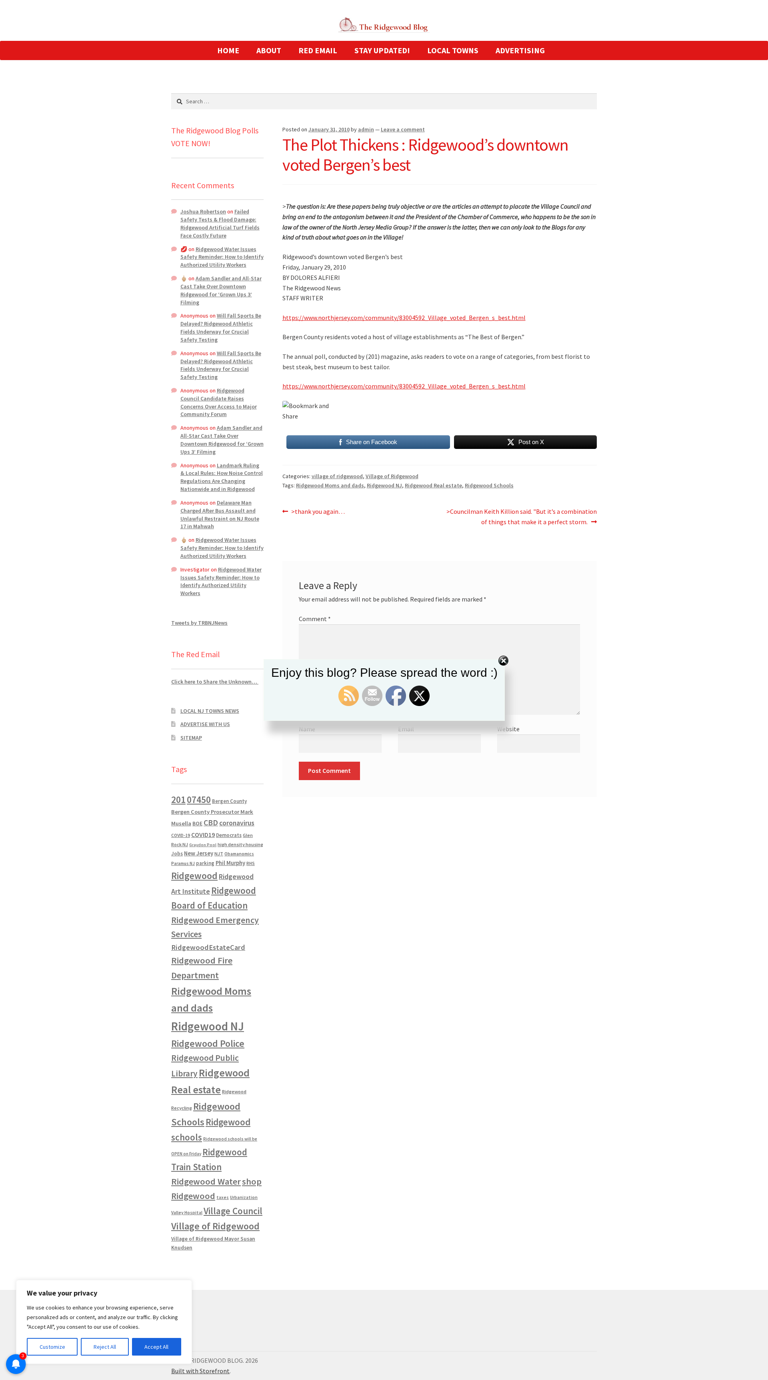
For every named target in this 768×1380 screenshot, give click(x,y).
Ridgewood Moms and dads (330, 485)
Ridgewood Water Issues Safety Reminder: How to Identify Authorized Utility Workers (222, 257)
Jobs (177, 853)
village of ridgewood (337, 476)
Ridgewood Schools (489, 485)
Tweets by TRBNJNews (199, 622)
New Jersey (198, 853)
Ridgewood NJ (384, 485)
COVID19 (203, 835)
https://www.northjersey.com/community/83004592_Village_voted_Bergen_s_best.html (404, 318)
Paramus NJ (183, 863)
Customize (52, 1346)
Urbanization (244, 1197)
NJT (218, 854)
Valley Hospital (186, 1212)
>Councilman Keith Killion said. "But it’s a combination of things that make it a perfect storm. (521, 516)
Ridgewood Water (206, 1181)
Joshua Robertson (203, 211)
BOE (197, 823)
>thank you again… (318, 512)
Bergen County (229, 801)
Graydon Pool (202, 844)
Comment (315, 619)
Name (307, 729)
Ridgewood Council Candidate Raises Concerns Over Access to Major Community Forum (218, 402)
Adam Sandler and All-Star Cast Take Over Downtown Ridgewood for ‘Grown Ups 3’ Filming (221, 290)
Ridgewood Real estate (433, 485)
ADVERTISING (520, 50)
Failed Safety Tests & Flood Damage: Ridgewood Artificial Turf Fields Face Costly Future (220, 223)
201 (178, 799)
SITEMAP (191, 737)
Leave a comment (403, 129)
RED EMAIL (317, 50)
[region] (104, 1322)
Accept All (156, 1346)
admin (366, 129)
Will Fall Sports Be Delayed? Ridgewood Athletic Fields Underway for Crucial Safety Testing (220, 327)
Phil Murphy (230, 863)
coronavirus (236, 823)
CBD (211, 822)
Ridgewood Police (207, 1043)
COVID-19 (180, 835)
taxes (222, 1197)
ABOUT (268, 50)
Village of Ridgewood (392, 476)
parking (205, 863)
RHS (250, 863)
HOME (228, 50)
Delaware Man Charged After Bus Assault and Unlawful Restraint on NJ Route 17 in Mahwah (219, 514)
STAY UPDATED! (382, 50)
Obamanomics (239, 854)
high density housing (240, 844)
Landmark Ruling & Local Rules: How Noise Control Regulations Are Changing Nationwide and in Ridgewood (221, 477)
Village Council (233, 1211)
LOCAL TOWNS (452, 50)
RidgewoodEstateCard (208, 947)
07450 (199, 799)
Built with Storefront (200, 1371)
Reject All (105, 1346)
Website (508, 729)
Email (406, 729)
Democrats (229, 835)
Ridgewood (194, 875)
